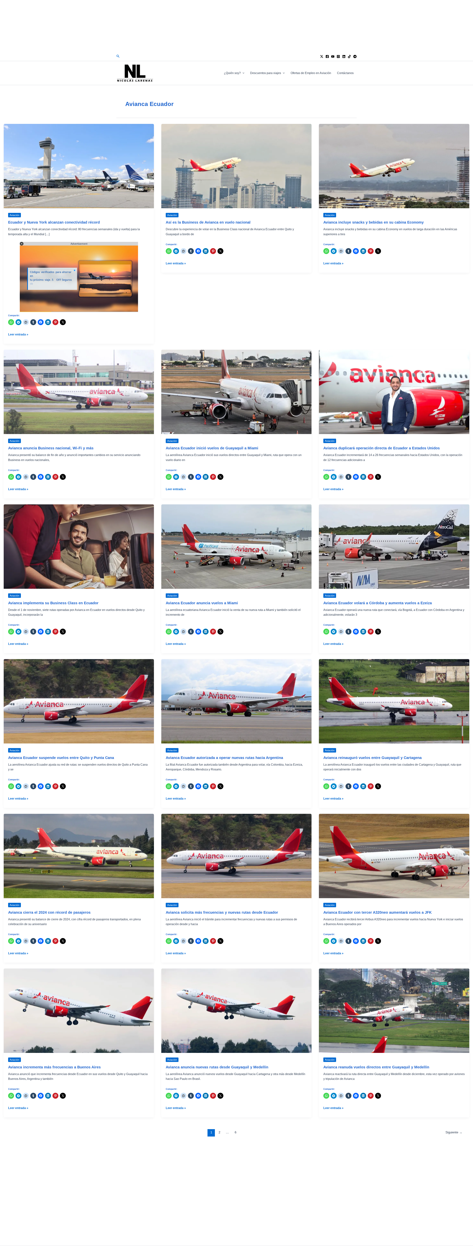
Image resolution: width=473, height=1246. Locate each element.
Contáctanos (345, 73)
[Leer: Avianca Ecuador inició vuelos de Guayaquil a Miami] (236, 391)
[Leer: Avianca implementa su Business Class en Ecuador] (79, 546)
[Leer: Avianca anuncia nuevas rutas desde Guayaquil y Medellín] (236, 1010)
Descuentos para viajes (265, 73)
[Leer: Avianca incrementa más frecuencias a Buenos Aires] (79, 1010)
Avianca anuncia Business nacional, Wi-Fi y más (50, 448)
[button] (118, 56)
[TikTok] (349, 56)
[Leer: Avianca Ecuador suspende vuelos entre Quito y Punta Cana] (79, 701)
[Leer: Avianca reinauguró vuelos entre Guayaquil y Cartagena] (394, 701)
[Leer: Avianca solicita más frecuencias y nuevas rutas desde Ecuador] (236, 855)
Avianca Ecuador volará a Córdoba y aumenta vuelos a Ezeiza (377, 603)
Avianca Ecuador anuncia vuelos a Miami (202, 603)
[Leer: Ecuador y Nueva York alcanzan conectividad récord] (79, 165)
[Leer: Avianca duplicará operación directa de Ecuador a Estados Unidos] (394, 391)
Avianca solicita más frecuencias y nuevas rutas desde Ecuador (222, 912)
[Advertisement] (236, 26)
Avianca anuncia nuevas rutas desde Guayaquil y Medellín (217, 1067)
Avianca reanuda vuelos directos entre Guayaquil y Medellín (376, 1067)
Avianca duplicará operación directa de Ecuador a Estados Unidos (381, 448)
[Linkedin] (344, 56)
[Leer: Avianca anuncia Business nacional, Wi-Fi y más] (79, 391)
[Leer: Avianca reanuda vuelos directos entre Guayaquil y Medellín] (394, 1010)
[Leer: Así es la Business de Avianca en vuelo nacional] (236, 165)
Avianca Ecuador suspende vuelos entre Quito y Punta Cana (61, 758)
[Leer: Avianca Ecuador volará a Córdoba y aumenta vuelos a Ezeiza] (394, 546)
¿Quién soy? (232, 73)
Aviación (14, 215)
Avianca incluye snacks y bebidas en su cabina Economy (373, 222)
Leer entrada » (18, 335)
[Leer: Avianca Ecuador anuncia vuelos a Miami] (236, 546)
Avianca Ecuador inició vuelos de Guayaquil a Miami (212, 448)
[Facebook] (327, 56)
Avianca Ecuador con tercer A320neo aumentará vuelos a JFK (377, 912)
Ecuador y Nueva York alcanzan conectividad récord (54, 222)
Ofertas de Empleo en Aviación (311, 73)
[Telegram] (355, 56)
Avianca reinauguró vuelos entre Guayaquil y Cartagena (372, 758)
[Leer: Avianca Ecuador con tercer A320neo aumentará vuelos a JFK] (394, 855)
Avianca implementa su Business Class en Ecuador (53, 603)
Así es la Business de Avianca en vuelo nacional (208, 222)
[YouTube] (332, 56)
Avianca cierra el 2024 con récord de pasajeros (49, 912)
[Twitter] (321, 56)
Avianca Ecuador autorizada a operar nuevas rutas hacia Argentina (224, 758)
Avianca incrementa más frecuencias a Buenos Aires (54, 1067)
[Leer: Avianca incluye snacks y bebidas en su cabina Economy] (394, 165)
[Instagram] (338, 56)
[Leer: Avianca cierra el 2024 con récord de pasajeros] (79, 855)
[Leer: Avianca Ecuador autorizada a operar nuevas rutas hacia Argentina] (236, 701)
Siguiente (453, 1132)
